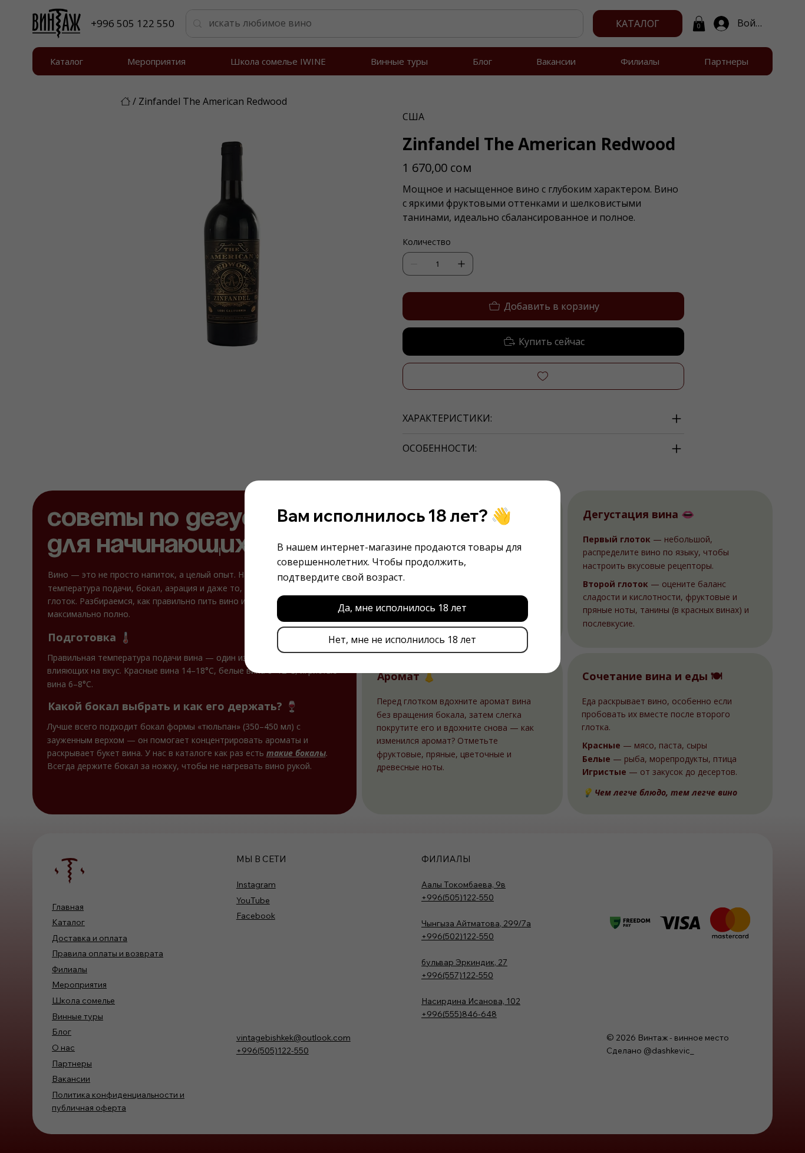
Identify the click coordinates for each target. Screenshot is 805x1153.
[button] (403, 608)
